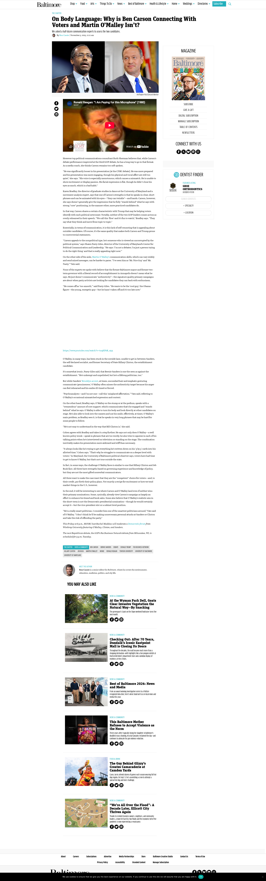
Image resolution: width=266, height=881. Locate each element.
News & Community (81, 547)
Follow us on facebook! (179, 152)
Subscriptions (91, 856)
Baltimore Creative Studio (163, 856)
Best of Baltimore (136, 3)
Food (82, 3)
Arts (92, 3)
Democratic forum (136, 523)
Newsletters (188, 132)
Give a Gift (188, 110)
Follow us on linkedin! (193, 152)
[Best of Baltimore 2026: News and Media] (86, 691)
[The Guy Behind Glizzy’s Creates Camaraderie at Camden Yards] (86, 771)
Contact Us (184, 856)
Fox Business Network (141, 547)
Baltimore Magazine (49, 4)
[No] (262, 876)
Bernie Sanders (106, 547)
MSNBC (102, 551)
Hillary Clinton (69, 551)
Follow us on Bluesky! (188, 152)
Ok (201, 877)
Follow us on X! (183, 152)
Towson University (126, 551)
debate (115, 547)
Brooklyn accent (90, 380)
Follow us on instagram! (198, 152)
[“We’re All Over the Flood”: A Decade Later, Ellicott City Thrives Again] (86, 813)
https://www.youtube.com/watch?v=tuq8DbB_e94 (88, 350)
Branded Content (138, 862)
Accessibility (120, 862)
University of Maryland (72, 555)
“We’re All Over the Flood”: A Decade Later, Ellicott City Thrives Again (132, 808)
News (119, 3)
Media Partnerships (126, 856)
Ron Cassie (64, 35)
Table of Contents (188, 127)
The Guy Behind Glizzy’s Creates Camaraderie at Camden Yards (128, 767)
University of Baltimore (143, 551)
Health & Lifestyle (158, 3)
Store (143, 856)
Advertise (107, 856)
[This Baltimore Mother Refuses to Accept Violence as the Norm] (86, 729)
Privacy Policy (102, 862)
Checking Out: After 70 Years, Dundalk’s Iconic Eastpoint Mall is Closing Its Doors (132, 643)
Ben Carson (94, 547)
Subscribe (218, 3)
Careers (76, 856)
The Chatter (56, 13)
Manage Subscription (188, 121)
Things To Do (106, 3)
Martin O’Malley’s (101, 256)
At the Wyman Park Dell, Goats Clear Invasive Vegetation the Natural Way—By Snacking (133, 604)
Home (174, 3)
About (63, 856)
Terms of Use (200, 856)
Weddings (187, 3)
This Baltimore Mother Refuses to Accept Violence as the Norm (132, 725)
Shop (72, 3)
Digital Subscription (188, 115)
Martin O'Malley (91, 551)
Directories (203, 3)
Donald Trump (126, 547)
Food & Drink (115, 759)
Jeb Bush (81, 551)
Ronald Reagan (112, 551)
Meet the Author (85, 567)
